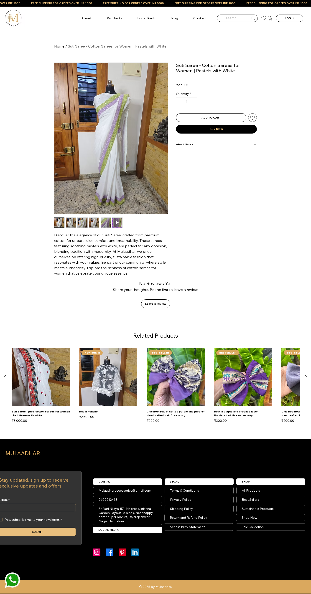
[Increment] (193, 102)
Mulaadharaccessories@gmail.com (125, 490)
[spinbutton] (186, 102)
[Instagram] (96, 552)
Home (59, 46)
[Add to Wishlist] (252, 117)
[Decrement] (179, 102)
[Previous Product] (5, 376)
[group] (155, 385)
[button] (114, 18)
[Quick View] (41, 377)
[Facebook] (109, 552)
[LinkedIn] (135, 552)
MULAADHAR (22, 453)
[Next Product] (306, 376)
